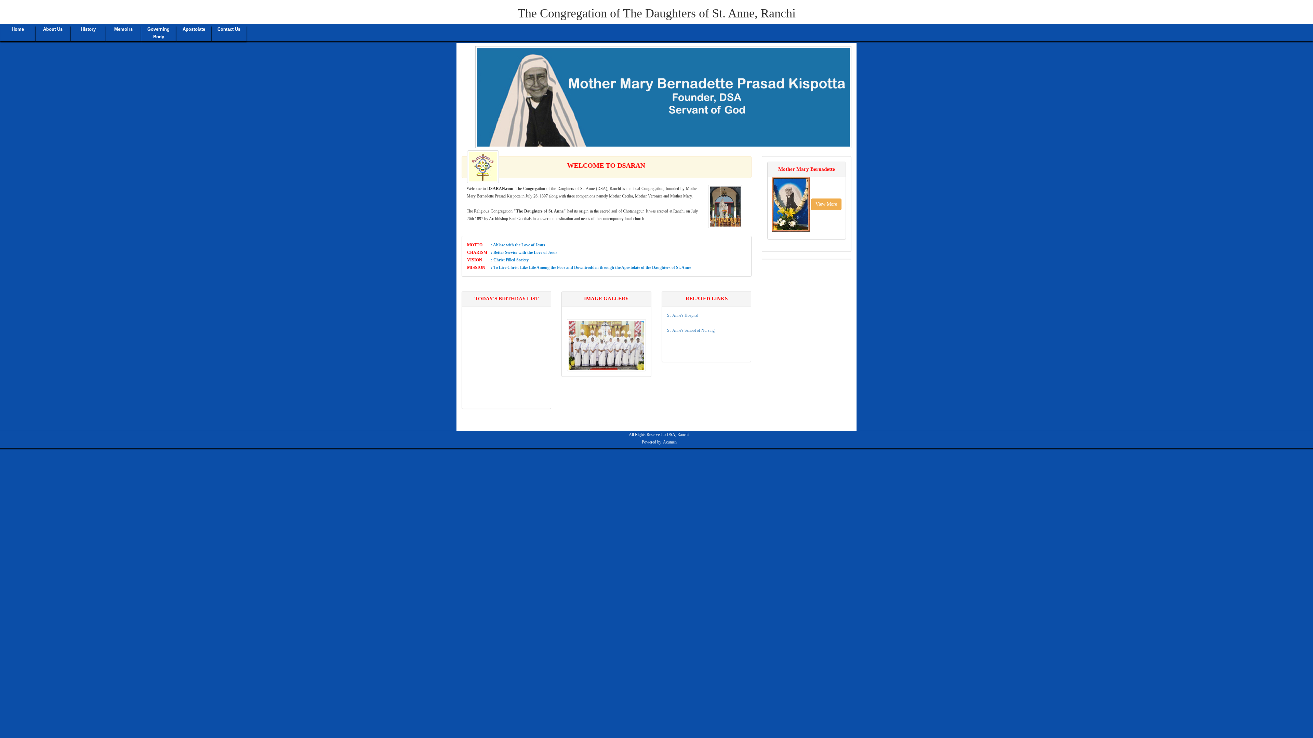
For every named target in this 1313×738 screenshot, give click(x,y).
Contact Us (228, 29)
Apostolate (194, 29)
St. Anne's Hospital (682, 315)
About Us (53, 29)
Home (18, 29)
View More (826, 204)
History (88, 29)
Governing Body (158, 33)
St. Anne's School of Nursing (691, 330)
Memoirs (123, 29)
